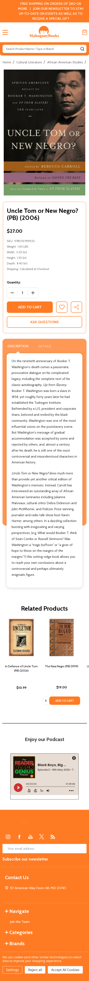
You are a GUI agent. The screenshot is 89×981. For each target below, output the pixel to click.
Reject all (35, 970)
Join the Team (20, 922)
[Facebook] (19, 836)
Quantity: (14, 282)
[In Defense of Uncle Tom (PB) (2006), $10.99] (21, 637)
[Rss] (52, 836)
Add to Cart (30, 307)
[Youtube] (30, 836)
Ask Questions (44, 322)
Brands (17, 943)
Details (44, 346)
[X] (41, 836)
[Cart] (84, 32)
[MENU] (5, 32)
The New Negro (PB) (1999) (61, 666)
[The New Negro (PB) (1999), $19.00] (61, 637)
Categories (21, 932)
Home (6, 62)
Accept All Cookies (65, 970)
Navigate (19, 911)
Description (17, 346)
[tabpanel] (21, 663)
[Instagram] (8, 836)
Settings (12, 970)
